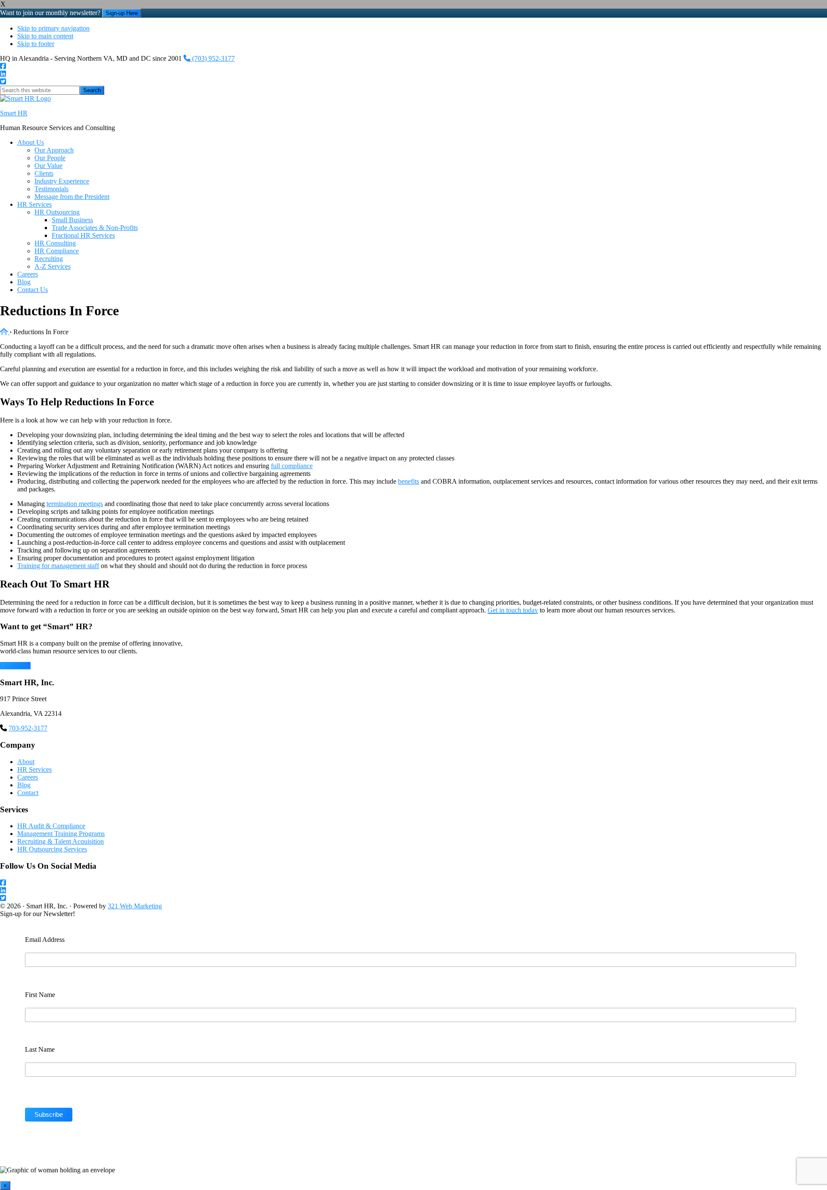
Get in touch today (513, 610)
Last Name (40, 1049)
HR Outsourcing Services (52, 849)
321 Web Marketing (135, 906)
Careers (27, 777)
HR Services (34, 769)
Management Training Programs (61, 833)
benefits (408, 481)
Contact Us (15, 665)
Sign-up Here (122, 13)
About (25, 761)
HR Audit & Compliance (51, 826)
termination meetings (75, 503)
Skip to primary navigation (53, 28)
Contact (27, 792)
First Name (40, 994)
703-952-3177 (28, 728)
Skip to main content (45, 36)
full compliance (292, 465)
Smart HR (14, 113)
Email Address (45, 939)
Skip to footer (35, 43)
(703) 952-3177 (212, 58)
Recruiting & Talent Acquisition (60, 841)
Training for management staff (58, 565)
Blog (24, 785)
